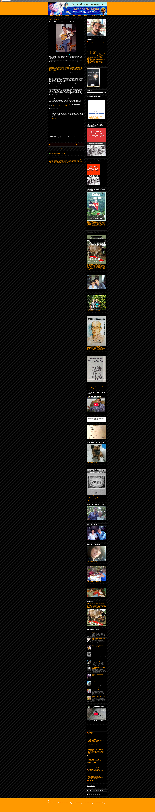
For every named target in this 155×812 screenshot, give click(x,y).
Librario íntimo (91, 732)
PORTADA (52, 15)
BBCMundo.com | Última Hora (94, 776)
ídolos (66, 105)
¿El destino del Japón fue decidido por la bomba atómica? (98, 653)
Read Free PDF (91, 780)
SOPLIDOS (67, 15)
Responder (54, 118)
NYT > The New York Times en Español (96, 728)
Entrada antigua (79, 144)
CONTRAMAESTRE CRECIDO (94, 769)
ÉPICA (85, 15)
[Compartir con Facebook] (78, 104)
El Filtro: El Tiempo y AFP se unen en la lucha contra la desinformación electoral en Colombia (95, 745)
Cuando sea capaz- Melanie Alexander (94, 760)
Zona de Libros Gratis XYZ (93, 759)
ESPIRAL (80, 15)
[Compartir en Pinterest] (79, 104)
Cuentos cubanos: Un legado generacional (95, 767)
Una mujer (90, 733)
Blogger (85, 809)
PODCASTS (102, 15)
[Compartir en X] (77, 104)
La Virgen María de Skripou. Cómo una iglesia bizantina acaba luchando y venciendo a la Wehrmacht (96, 752)
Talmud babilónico (91, 773)
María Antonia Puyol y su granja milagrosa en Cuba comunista (98, 690)
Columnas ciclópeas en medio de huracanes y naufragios (98, 661)
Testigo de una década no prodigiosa (95, 603)
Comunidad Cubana (92, 766)
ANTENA (74, 15)
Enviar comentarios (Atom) (68, 148)
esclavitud (63, 105)
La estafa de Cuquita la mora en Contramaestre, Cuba (98, 646)
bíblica (54, 105)
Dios (60, 105)
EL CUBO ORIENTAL (92, 755)
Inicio (67, 144)
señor (69, 105)
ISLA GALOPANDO (93, 15)
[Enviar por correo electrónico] (75, 104)
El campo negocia (91, 763)
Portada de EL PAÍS (92, 762)
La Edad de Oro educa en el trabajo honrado (95, 770)
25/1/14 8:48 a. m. (59, 111)
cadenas (57, 105)
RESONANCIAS (59, 15)
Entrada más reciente (53, 144)
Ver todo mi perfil (90, 64)
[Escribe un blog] (76, 104)
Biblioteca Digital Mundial (93, 772)
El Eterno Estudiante (92, 739)
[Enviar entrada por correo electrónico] (73, 104)
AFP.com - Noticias (92, 743)
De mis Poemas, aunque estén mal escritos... (96, 756)
